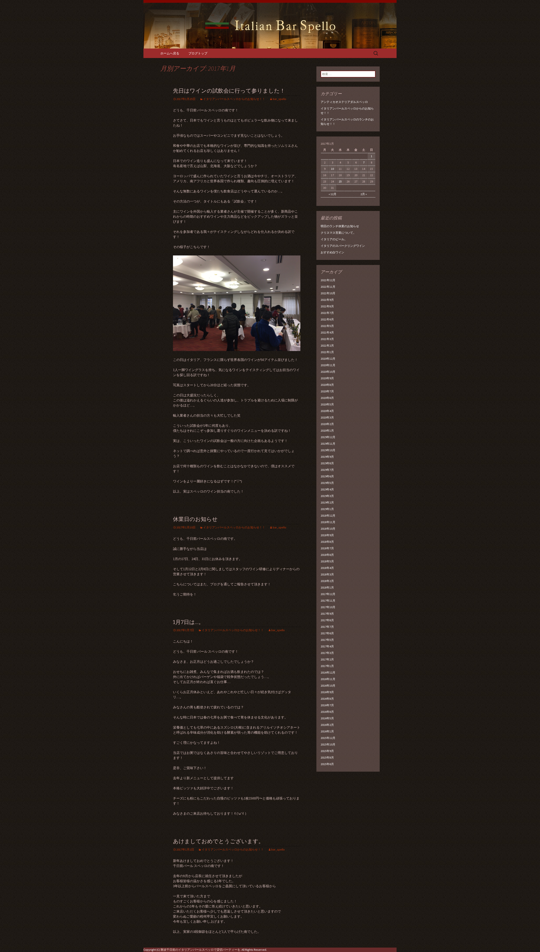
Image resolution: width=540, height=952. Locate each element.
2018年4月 (327, 568)
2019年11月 (328, 444)
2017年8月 (327, 620)
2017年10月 (328, 607)
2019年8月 (327, 463)
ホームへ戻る (169, 53)
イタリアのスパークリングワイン (343, 246)
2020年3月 (327, 417)
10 (332, 169)
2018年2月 (327, 581)
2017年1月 (327, 666)
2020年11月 (328, 365)
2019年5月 (327, 483)
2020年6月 (327, 398)
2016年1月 (327, 731)
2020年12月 (328, 359)
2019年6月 (327, 476)
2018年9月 (327, 535)
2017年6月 (327, 633)
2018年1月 (327, 587)
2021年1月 (327, 352)
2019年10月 (328, 450)
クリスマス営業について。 (338, 233)
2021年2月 (327, 345)
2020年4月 (327, 411)
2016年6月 (327, 712)
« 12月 (332, 194)
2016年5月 (327, 718)
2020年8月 (327, 385)
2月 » (363, 194)
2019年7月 (327, 470)
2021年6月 (327, 319)
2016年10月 (328, 685)
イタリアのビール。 (334, 239)
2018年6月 (327, 555)
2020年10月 (328, 372)
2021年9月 (327, 300)
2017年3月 (327, 653)
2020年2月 (327, 424)
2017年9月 (327, 614)
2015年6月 (327, 764)
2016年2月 (327, 725)
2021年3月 (327, 339)
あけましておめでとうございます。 (218, 841)
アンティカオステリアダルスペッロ (344, 102)
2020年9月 (327, 378)
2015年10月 (328, 744)
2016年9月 (327, 692)
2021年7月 (327, 313)
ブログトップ (197, 53)
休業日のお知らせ (195, 519)
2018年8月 (327, 542)
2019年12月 (328, 437)
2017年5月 (327, 640)
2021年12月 (328, 280)
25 (340, 181)
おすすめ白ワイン (332, 252)
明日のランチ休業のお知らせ (340, 226)
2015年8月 (327, 757)
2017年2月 (327, 659)
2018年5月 (327, 561)
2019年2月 (327, 502)
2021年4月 (327, 332)
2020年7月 (327, 391)
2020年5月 (327, 404)
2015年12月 (328, 738)
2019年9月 (327, 457)
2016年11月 (328, 679)
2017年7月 (327, 627)
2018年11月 (328, 522)
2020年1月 (327, 430)
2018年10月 (328, 529)
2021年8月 (327, 306)
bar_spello (279, 99)
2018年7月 (327, 548)
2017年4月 (327, 646)
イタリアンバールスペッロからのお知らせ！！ (234, 99)
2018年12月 (328, 515)
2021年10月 (328, 293)
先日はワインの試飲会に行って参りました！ (229, 91)
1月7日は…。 (188, 622)
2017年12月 (328, 594)
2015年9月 (327, 751)
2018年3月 (327, 574)
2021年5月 (327, 326)
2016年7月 (327, 705)
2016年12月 (328, 672)
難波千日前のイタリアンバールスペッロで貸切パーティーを (200, 950)
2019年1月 (327, 509)
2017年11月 (328, 600)
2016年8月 (327, 699)
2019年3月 (327, 496)
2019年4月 (327, 489)
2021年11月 (328, 287)
